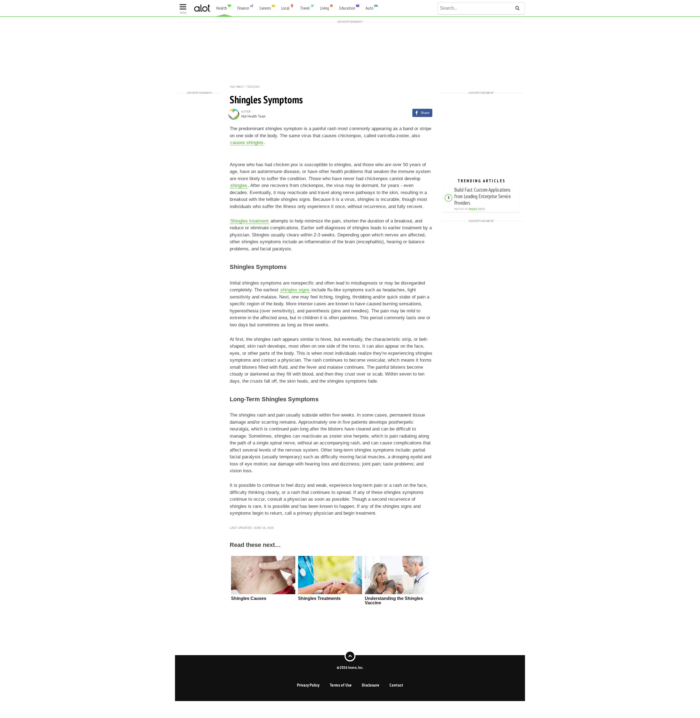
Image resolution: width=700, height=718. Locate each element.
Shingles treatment (249, 221)
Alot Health (237, 86)
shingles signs (295, 289)
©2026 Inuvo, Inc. (350, 667)
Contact (396, 685)
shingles (238, 185)
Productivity (476, 209)
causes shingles (246, 142)
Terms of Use (340, 685)
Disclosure (370, 685)
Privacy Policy (308, 685)
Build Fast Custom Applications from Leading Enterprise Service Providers (482, 196)
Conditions (253, 86)
